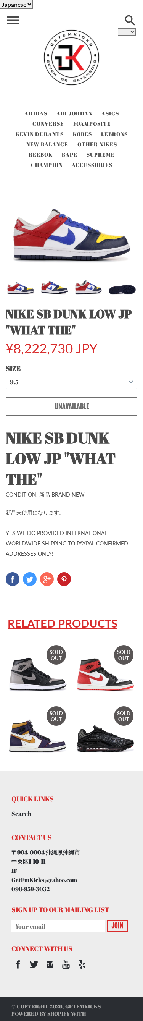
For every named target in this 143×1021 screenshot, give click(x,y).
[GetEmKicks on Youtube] (65, 969)
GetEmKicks (83, 1006)
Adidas (35, 113)
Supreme (101, 154)
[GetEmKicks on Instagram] (49, 969)
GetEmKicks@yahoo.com (44, 879)
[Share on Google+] (47, 579)
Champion (47, 164)
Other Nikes (97, 144)
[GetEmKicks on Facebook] (17, 969)
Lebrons (114, 134)
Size (13, 368)
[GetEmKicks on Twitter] (33, 969)
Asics (110, 113)
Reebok (41, 154)
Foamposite (92, 123)
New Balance (47, 144)
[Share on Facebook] (12, 579)
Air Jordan (74, 113)
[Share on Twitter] (30, 579)
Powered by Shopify (40, 1013)
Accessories (92, 164)
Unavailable (72, 406)
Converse (48, 123)
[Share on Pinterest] (64, 579)
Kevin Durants (40, 134)
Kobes (82, 134)
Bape (69, 154)
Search (21, 813)
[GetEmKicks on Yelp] (82, 969)
